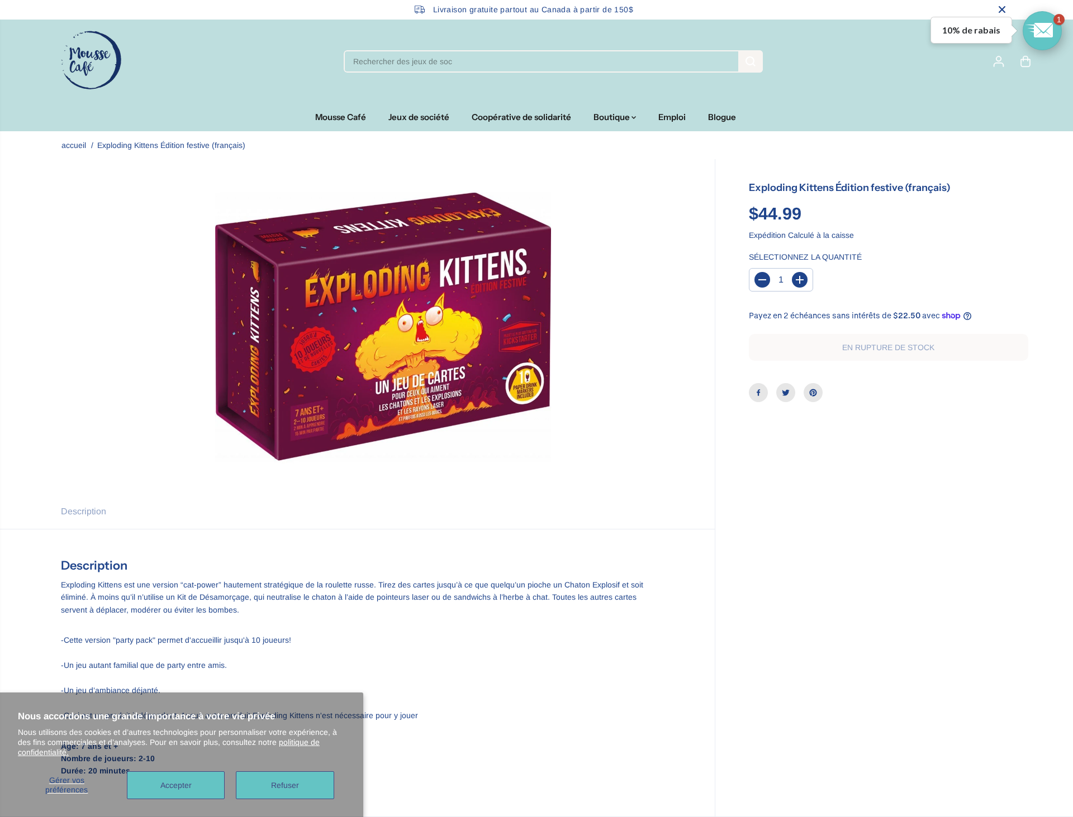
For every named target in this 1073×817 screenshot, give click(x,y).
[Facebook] (758, 392)
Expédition (767, 235)
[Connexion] (998, 61)
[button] (1042, 30)
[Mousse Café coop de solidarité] (91, 61)
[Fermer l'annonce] (1002, 9)
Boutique (613, 117)
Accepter (176, 785)
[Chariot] (1025, 61)
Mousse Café (340, 117)
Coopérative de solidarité (521, 117)
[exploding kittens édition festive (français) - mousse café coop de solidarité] (383, 326)
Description (83, 511)
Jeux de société (418, 117)
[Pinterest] (813, 392)
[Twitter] (785, 392)
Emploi (672, 117)
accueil (73, 145)
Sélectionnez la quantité (805, 256)
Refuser (285, 785)
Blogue (722, 117)
